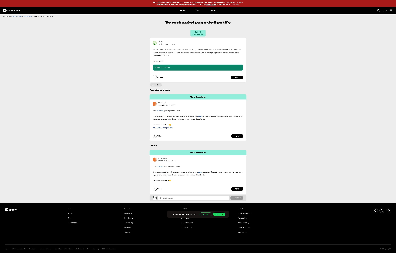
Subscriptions (28, 16)
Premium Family (243, 223)
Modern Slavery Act (82, 249)
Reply (237, 77)
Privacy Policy (33, 249)
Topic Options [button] (155, 85)
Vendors (127, 232)
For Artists (128, 213)
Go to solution (199, 34)
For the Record (73, 223)
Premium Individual (244, 213)
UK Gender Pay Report (109, 249)
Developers (128, 218)
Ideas (213, 10)
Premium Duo (243, 218)
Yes (217, 214)
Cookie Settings (46, 249)
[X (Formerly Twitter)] (382, 210)
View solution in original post (163, 127)
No (207, 214)
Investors (127, 227)
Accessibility (68, 249)
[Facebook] (388, 210)
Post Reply (237, 198)
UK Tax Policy (95, 249)
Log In (385, 10)
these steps (211, 4)
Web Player (185, 218)
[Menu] (391, 10)
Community (14, 10)
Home (15, 16)
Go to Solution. (165, 67)
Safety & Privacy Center (19, 249)
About (70, 213)
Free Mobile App (187, 223)
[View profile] (155, 43)
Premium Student (244, 227)
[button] (242, 43)
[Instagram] (375, 210)
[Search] (378, 10)
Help (182, 10)
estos (200, 116)
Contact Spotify (186, 227)
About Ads (58, 249)
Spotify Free (242, 232)
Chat (197, 10)
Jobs (69, 218)
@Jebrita (160, 110)
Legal (6, 249)
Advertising (128, 223)
